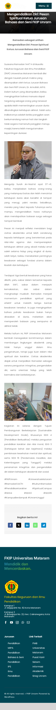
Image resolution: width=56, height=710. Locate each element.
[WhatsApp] (35, 525)
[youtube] (11, 622)
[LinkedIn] (27, 525)
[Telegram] (43, 525)
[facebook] (5, 622)
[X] (19, 525)
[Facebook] (10, 525)
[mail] (28, 622)
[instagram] (17, 622)
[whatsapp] (23, 622)
